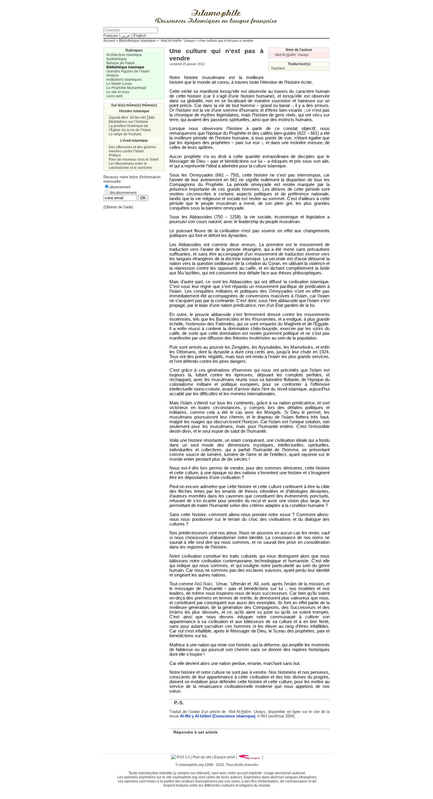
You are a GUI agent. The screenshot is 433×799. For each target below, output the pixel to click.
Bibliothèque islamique (137, 41)
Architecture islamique (124, 55)
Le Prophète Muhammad (126, 88)
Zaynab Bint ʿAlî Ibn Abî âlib (132, 118)
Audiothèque (116, 59)
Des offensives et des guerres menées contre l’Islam (132, 149)
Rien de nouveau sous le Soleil (134, 159)
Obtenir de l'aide (118, 207)
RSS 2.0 (183, 757)
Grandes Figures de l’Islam (127, 71)
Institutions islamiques (124, 80)
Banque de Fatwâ (120, 63)
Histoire (112, 75)
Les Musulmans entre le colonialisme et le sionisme (130, 166)
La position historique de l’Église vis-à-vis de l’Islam (130, 128)
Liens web (114, 96)
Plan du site (202, 757)
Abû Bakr (203, 583)
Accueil (109, 41)
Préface (115, 155)
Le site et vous (117, 92)
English (139, 35)
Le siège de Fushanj (125, 134)
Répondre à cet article (195, 732)
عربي (125, 35)
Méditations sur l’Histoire (128, 122)
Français (110, 35)
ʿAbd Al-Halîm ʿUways (177, 41)
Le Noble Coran (119, 84)
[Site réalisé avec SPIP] (249, 757)
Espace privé (224, 757)
